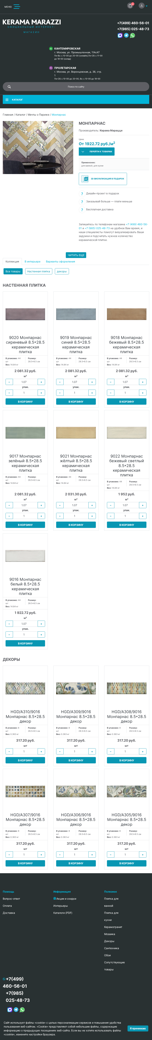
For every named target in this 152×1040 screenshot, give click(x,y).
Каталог (20, 114)
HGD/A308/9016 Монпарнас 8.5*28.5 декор (126, 716)
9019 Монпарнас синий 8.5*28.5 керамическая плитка (76, 344)
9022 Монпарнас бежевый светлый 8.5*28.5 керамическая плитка (126, 465)
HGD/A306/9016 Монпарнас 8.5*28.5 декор (75, 819)
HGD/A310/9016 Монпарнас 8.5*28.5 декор (25, 716)
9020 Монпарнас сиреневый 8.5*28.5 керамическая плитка (25, 344)
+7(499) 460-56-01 (133, 23)
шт (25, 745)
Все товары (13, 271)
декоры (62, 271)
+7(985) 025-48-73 (133, 29)
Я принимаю (138, 1028)
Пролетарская (65, 67)
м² (25, 376)
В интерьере (32, 261)
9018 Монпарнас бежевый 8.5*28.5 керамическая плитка (126, 344)
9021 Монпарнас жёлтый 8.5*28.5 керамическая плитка (76, 463)
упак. (25, 386)
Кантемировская (67, 48)
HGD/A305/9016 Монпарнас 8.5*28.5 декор (126, 819)
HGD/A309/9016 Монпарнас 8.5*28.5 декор (75, 716)
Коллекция (12, 261)
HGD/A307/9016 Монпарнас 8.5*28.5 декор (25, 819)
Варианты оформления (60, 261)
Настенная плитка (38, 271)
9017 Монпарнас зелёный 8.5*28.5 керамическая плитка (25, 463)
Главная (8, 114)
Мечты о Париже (38, 114)
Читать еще (76, 255)
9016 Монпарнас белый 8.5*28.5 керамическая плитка (25, 586)
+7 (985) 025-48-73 (97, 228)
